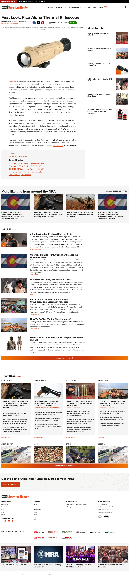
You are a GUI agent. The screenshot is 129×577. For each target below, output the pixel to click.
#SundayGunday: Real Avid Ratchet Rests (51, 234)
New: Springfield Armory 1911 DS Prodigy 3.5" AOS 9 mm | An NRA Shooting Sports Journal (48, 214)
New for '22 (15, 156)
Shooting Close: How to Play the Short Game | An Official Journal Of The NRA (111, 418)
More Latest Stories (72, 358)
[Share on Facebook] (34, 22)
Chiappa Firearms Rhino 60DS (44, 407)
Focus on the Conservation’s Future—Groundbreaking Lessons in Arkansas (49, 301)
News (50, 7)
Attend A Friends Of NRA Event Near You (111, 565)
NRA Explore (69, 507)
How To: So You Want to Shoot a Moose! (50, 319)
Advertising (4, 504)
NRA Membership (103, 504)
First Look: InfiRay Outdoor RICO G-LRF (25, 166)
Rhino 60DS (56, 407)
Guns (35, 512)
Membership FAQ (103, 509)
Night (60, 155)
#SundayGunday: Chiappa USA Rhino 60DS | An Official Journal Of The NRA (47, 403)
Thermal (33, 155)
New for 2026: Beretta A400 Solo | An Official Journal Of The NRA (14, 414)
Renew (25, 2)
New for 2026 (61, 7)
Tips (113, 408)
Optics (7, 23)
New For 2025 (6, 380)
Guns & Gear (74, 7)
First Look (12, 155)
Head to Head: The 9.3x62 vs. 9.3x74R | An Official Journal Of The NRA (80, 403)
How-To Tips (103, 380)
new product (24, 410)
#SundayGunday (40, 380)
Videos (36, 520)
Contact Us (4, 507)
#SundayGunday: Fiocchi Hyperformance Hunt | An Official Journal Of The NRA (47, 419)
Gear (35, 352)
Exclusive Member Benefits (106, 507)
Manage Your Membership (106, 512)
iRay (16, 155)
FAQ (2, 509)
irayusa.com (58, 145)
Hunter (51, 155)
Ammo (78, 408)
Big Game (36, 329)
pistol (17, 410)
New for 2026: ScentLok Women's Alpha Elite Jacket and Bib (56, 339)
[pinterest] (43, 22)
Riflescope (39, 155)
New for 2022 (14, 23)
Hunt (56, 155)
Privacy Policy (4, 574)
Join (20, 2)
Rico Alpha (27, 155)
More (14, 230)
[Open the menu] (105, 7)
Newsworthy (23, 156)
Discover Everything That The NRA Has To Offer (78, 565)
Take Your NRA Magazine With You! (14, 565)
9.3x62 (69, 408)
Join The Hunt (7, 444)
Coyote (64, 155)
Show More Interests (74, 466)
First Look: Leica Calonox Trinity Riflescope (26, 163)
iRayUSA (12, 81)
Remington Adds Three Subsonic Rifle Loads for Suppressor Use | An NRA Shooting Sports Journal (78, 413)
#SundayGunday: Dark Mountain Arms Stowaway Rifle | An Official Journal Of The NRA (48, 427)
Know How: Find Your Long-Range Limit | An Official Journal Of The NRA (112, 425)
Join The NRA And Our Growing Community (47, 565)
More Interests (21, 376)
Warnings (34, 574)
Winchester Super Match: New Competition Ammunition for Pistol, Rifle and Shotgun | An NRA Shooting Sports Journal (80, 421)
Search (3, 515)
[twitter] (38, 22)
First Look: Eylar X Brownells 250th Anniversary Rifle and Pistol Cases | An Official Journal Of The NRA (15, 430)
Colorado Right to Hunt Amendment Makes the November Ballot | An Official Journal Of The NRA (13, 215)
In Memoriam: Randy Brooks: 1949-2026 (50, 279)
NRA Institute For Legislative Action (76, 504)
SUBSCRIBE (11, 484)
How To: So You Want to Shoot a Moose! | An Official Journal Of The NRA (112, 403)
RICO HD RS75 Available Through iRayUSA (26, 169)
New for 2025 (5, 437)
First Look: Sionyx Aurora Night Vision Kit (25, 171)
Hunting (46, 155)
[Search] (125, 7)
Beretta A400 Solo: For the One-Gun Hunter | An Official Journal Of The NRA (79, 214)
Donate (30, 2)
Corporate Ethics (24, 574)
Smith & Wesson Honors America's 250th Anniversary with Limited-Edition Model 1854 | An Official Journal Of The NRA (15, 421)
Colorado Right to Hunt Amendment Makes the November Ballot (54, 256)
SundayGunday (90, 7)
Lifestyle (36, 275)
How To (109, 408)
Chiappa (37, 409)
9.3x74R (74, 408)
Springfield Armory (9, 410)
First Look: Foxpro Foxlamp (20, 174)
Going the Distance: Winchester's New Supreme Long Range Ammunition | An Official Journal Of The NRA (79, 430)
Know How (103, 408)
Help (2, 512)
